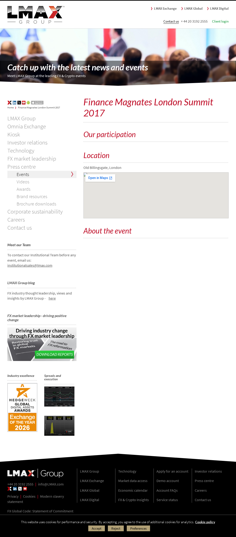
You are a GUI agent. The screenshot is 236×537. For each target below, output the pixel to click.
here (52, 298)
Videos (23, 182)
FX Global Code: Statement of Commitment (40, 511)
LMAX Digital (219, 8)
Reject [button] (115, 528)
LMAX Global (193, 8)
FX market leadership (31, 158)
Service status (167, 499)
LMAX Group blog (21, 282)
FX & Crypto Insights (133, 499)
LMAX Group (21, 118)
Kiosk (13, 134)
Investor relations (27, 142)
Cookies (29, 496)
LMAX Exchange (165, 8)
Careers (16, 219)
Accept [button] (96, 528)
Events (23, 174)
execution (51, 379)
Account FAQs (167, 490)
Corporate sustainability (35, 211)
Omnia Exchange (26, 126)
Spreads (49, 376)
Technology (20, 150)
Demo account (167, 480)
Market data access (133, 480)
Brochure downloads (36, 204)
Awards (23, 189)
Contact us (171, 21)
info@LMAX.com (51, 484)
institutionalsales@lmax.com (29, 265)
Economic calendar (133, 490)
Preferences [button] (138, 528)
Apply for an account (172, 471)
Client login (220, 21)
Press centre (21, 166)
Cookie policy (205, 522)
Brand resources (32, 196)
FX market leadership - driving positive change (37, 317)
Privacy (12, 496)
